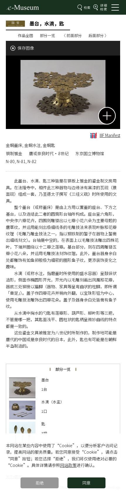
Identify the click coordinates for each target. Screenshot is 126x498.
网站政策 (68, 465)
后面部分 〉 (98, 35)
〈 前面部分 (72, 35)
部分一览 (47, 35)
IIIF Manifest (110, 135)
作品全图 (25, 35)
